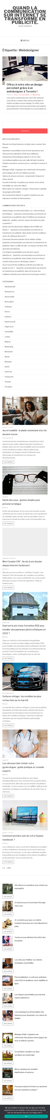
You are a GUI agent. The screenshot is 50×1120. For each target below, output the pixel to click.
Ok (26, 1116)
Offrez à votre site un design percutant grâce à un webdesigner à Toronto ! (24, 88)
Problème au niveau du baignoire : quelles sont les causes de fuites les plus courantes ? (23, 220)
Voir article (8, 971)
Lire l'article (8, 462)
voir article (8, 897)
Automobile (9, 297)
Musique (8, 362)
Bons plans (9, 302)
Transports (9, 377)
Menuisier (9, 352)
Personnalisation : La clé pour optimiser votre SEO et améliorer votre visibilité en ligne (31, 980)
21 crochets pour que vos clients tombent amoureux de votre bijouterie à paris (31, 923)
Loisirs (7, 337)
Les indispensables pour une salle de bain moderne (23, 160)
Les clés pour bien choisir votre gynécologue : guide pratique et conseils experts (23, 767)
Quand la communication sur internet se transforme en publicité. (25, 15)
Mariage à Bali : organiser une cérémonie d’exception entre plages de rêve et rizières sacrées (31, 1037)
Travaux (8, 382)
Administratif (10, 287)
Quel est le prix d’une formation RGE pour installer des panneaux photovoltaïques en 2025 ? (24, 629)
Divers (7, 312)
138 (8, 868)
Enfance (8, 317)
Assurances (9, 292)
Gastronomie (10, 322)
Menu (26, 40)
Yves (15, 95)
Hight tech (9, 327)
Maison (8, 342)
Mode (7, 357)
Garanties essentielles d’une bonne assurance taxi (23, 151)
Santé (7, 367)
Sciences (8, 372)
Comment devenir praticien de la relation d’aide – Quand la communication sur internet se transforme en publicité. (24, 242)
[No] (47, 1112)
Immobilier (9, 332)
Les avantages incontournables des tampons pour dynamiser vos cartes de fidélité (31, 1015)
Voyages (8, 387)
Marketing (36, 95)
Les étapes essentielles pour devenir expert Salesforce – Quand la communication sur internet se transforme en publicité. (23, 255)
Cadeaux (8, 307)
